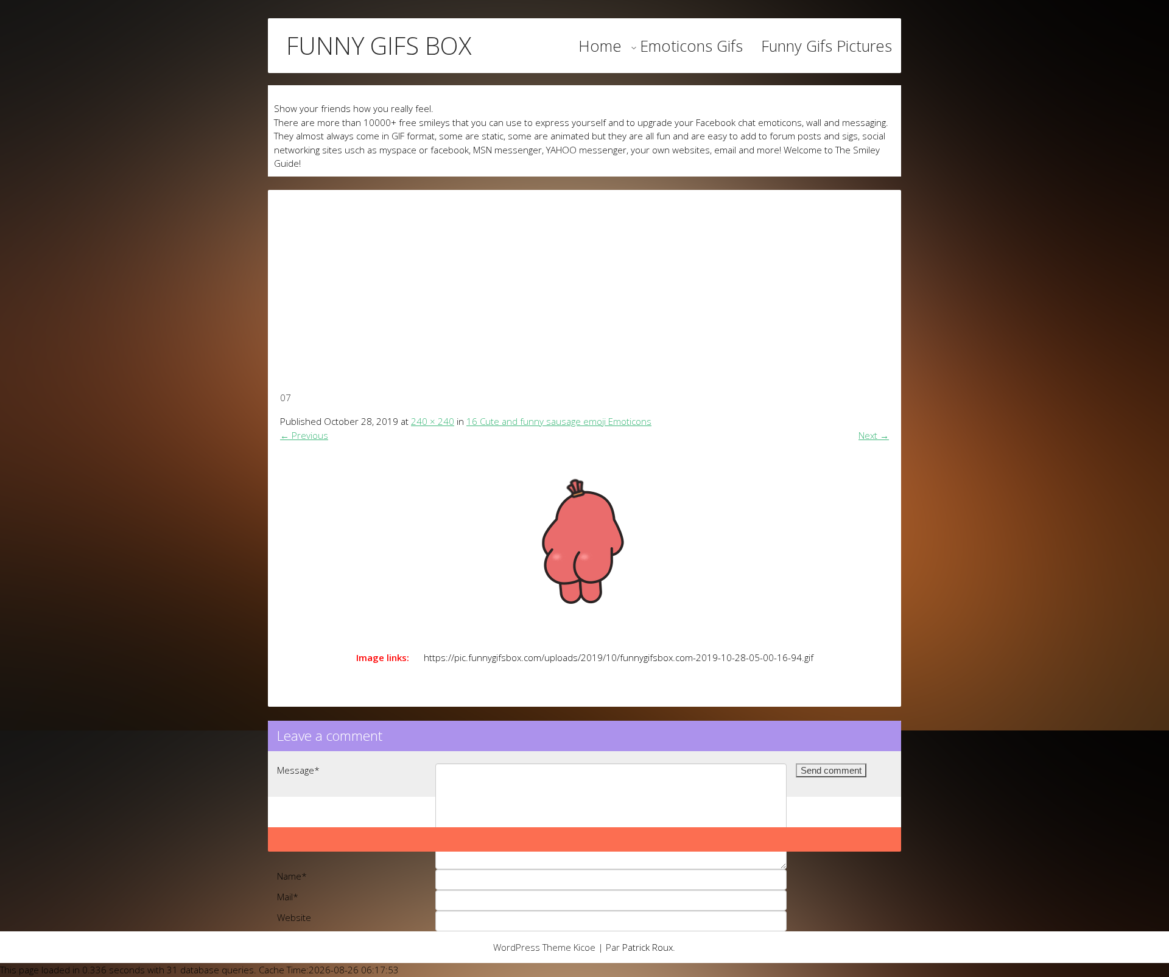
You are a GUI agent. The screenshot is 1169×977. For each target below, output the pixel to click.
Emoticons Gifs (691, 45)
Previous (304, 435)
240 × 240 (432, 421)
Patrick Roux (647, 947)
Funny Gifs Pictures (826, 45)
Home (600, 45)
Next (873, 435)
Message (298, 770)
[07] (584, 543)
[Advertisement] (584, 275)
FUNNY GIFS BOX (378, 45)
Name (292, 876)
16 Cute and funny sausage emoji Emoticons (558, 421)
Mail (287, 897)
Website (294, 917)
